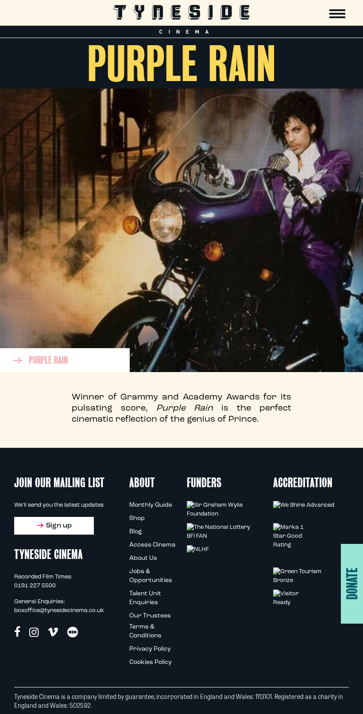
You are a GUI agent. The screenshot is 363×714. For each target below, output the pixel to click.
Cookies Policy (150, 662)
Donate (352, 584)
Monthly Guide (150, 505)
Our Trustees (150, 616)
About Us (143, 558)
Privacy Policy (150, 649)
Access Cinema (152, 545)
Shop (137, 518)
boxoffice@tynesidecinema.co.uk (59, 610)
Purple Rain (48, 360)
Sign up (59, 525)
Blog (135, 531)
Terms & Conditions (145, 631)
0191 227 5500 (35, 586)
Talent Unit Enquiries (145, 598)
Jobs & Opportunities (150, 576)
